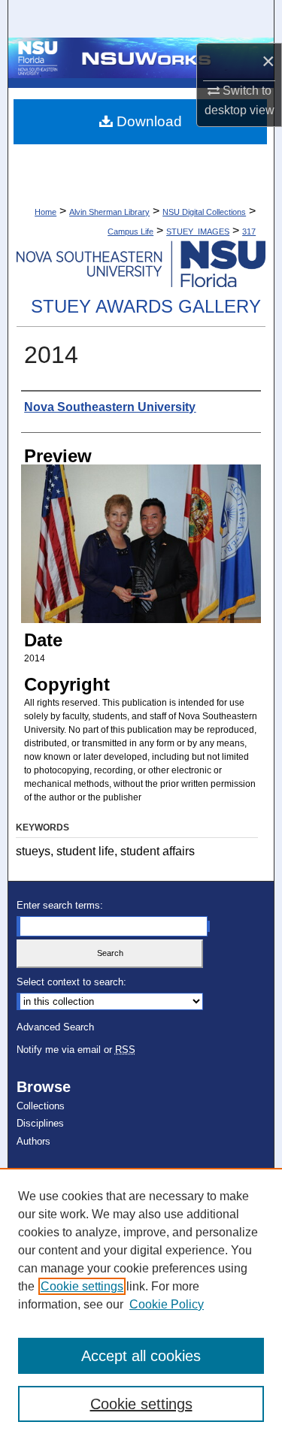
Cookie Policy (166, 1304)
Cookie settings (82, 1286)
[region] (141, 1304)
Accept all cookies (141, 1356)
